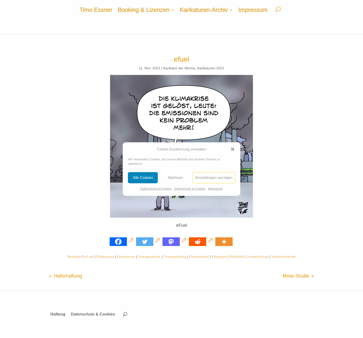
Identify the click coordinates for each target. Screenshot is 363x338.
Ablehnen (175, 177)
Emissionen (126, 257)
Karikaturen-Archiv (204, 10)
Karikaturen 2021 (210, 68)
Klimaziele (220, 257)
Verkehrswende (283, 257)
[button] (232, 149)
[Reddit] (201, 241)
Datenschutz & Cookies (156, 188)
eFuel (88, 257)
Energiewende (149, 257)
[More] (224, 241)
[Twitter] (148, 241)
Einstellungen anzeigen (213, 177)
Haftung (57, 314)
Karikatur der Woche (179, 68)
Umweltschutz (257, 257)
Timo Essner (96, 10)
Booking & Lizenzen (143, 10)
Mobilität (237, 257)
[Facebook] (122, 241)
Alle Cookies (143, 177)
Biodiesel (74, 257)
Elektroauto (105, 257)
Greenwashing (174, 257)
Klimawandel (199, 257)
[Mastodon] (175, 241)
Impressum (215, 188)
